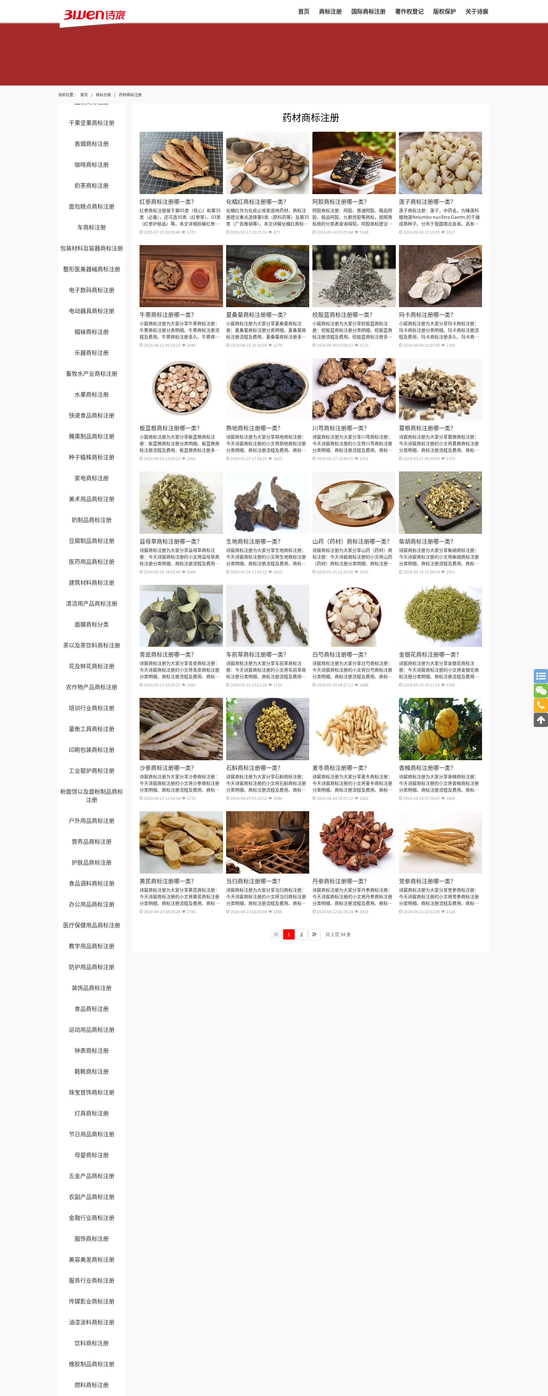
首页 (84, 94)
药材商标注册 (130, 94)
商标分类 (103, 94)
